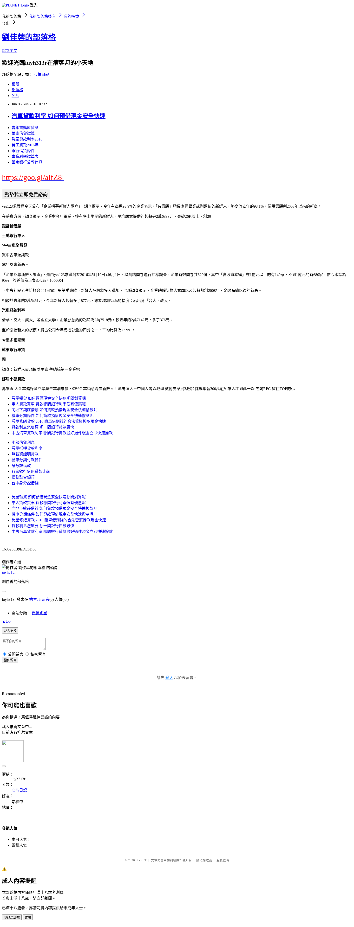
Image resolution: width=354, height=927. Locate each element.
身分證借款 (21, 466)
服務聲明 (222, 860)
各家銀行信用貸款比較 (31, 471)
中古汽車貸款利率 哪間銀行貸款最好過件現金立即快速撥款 (62, 433)
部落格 (17, 90)
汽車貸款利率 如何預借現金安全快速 (58, 116)
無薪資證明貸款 (25, 454)
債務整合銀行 (23, 477)
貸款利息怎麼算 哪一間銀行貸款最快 (43, 427)
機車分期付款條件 (27, 460)
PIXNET (141, 860)
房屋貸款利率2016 (27, 139)
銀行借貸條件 (23, 151)
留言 (45, 599)
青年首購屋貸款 (25, 128)
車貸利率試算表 (25, 156)
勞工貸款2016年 (25, 145)
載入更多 (10, 631)
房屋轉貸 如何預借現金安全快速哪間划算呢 (49, 398)
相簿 (15, 84)
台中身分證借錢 (25, 483)
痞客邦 (35, 599)
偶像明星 (39, 613)
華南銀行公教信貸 (27, 162)
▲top (6, 621)
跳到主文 (9, 51)
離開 (28, 917)
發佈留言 (10, 660)
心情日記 (41, 74)
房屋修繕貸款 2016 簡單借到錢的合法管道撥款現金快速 (59, 421)
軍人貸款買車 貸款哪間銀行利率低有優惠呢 (49, 404)
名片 (15, 96)
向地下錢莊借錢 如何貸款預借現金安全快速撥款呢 (54, 410)
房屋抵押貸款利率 (27, 448)
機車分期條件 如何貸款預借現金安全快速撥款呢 (52, 416)
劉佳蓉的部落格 (29, 37)
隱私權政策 (204, 860)
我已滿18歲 (12, 917)
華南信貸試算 (23, 133)
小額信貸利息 (23, 443)
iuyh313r (9, 572)
